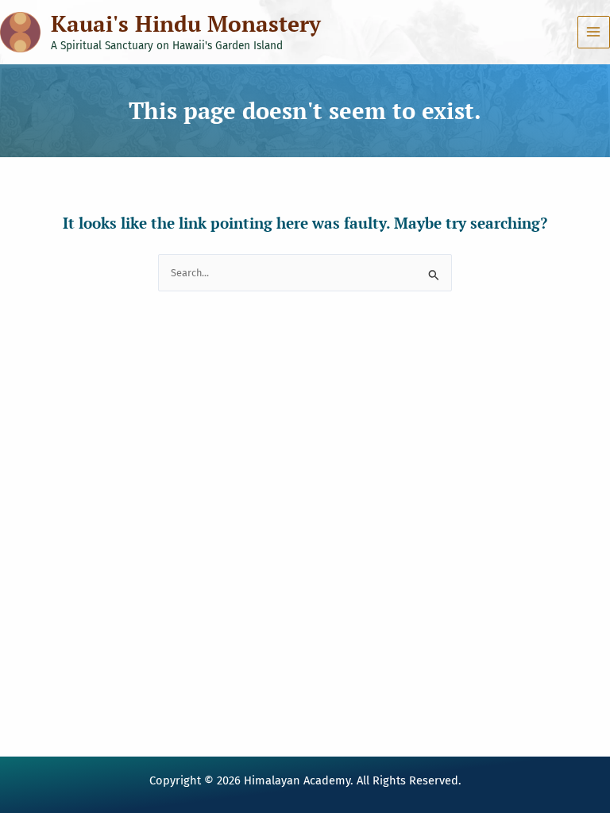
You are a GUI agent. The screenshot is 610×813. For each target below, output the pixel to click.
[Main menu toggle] (593, 32)
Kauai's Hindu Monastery (186, 23)
